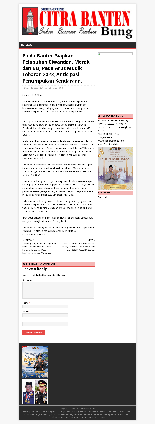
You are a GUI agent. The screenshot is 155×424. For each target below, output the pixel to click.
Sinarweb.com (42, 411)
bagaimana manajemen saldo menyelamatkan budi (70, 411)
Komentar (27, 280)
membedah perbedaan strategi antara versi (102, 414)
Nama (25, 302)
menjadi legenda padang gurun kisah (89, 417)
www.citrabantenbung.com (111, 140)
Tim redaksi (27, 45)
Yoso (44, 87)
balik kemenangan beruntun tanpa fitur (109, 411)
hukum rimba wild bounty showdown (67, 414)
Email (25, 311)
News (54, 87)
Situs (24, 320)
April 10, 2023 (32, 87)
